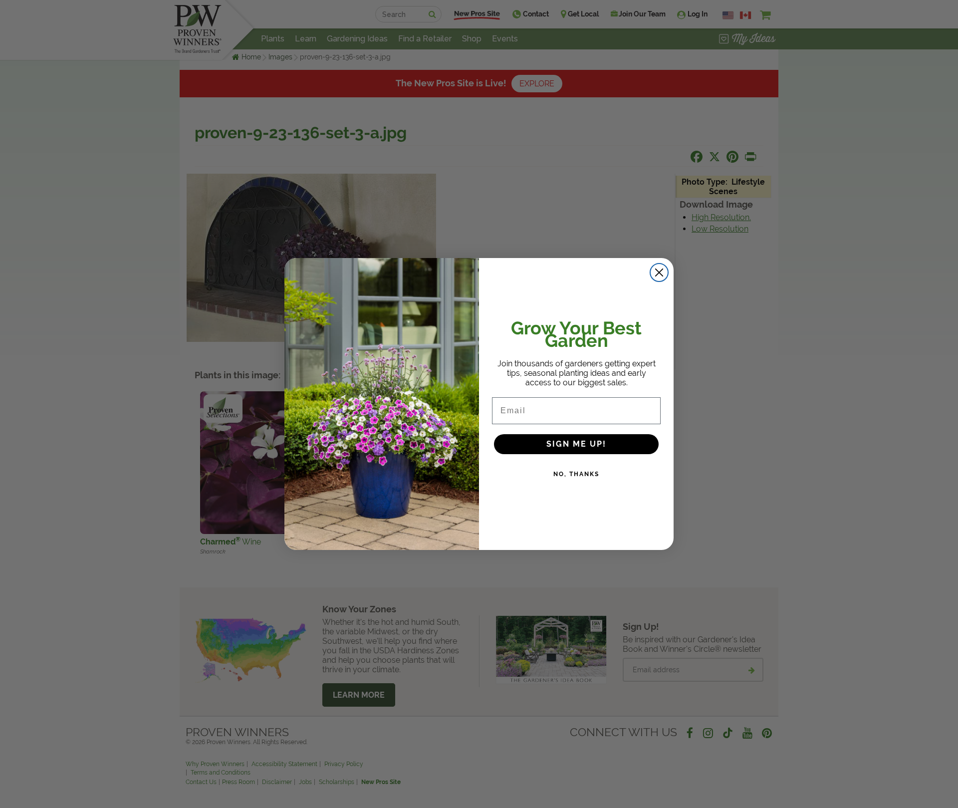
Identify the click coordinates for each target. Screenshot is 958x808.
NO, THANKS (576, 474)
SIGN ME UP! (576, 444)
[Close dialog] (659, 272)
